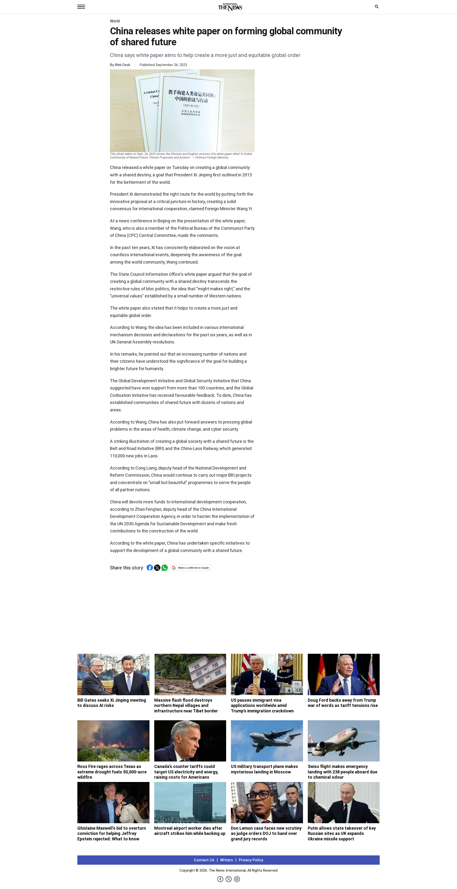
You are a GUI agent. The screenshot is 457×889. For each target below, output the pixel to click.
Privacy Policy (251, 860)
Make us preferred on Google (193, 568)
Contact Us (204, 860)
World (115, 21)
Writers (226, 860)
